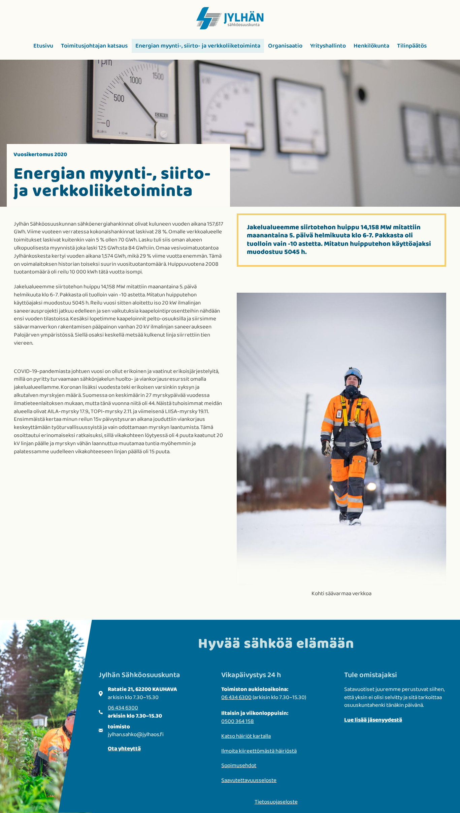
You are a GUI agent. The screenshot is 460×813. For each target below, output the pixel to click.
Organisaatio (285, 46)
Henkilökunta (371, 46)
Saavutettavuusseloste (248, 780)
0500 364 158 (237, 721)
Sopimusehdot (238, 765)
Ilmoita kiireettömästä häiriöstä (259, 751)
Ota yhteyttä (124, 748)
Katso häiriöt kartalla (246, 736)
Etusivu (43, 46)
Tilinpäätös (412, 46)
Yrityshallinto (328, 46)
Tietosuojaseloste (276, 802)
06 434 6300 (123, 708)
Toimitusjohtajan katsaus (94, 46)
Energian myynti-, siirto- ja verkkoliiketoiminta (197, 46)
